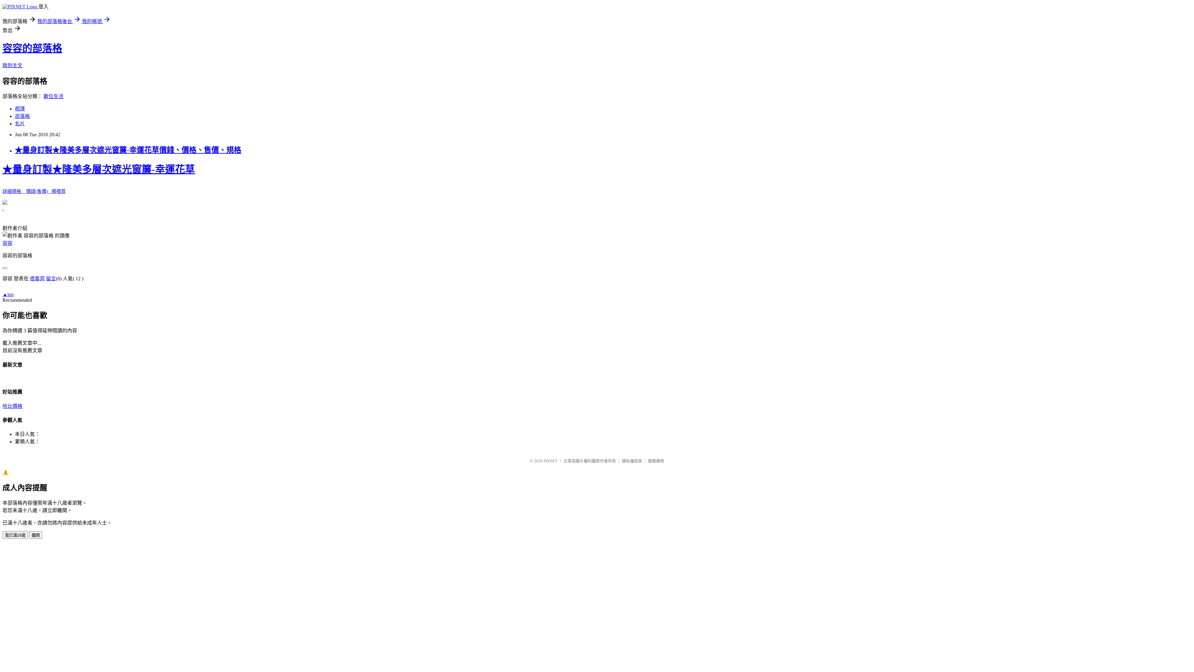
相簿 (20, 108)
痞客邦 (37, 278)
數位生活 (53, 96)
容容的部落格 (32, 48)
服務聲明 (656, 461)
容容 (7, 243)
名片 (20, 123)
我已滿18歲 (15, 535)
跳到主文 (12, 65)
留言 (51, 278)
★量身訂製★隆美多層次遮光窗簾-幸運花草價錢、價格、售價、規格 (128, 150)
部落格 (22, 116)
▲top (8, 294)
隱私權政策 (632, 461)
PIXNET (551, 461)
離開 (36, 535)
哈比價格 (12, 406)
